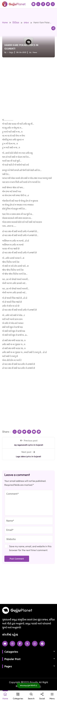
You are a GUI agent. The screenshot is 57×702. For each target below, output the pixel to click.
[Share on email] (34, 432)
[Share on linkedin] (19, 432)
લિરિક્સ (15, 22)
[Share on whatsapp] (15, 432)
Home (5, 22)
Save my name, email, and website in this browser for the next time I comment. (30, 548)
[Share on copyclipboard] (39, 432)
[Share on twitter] (24, 432)
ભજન (26, 22)
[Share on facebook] (29, 432)
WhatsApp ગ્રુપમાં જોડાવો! (28, 685)
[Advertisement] (28, 88)
